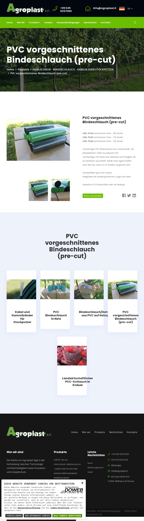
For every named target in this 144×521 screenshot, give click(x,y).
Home (10, 22)
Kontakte (106, 22)
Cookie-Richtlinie (59, 508)
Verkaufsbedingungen (68, 22)
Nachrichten (90, 22)
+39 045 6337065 (120, 454)
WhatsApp (116, 465)
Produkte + (34, 22)
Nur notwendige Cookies (37, 516)
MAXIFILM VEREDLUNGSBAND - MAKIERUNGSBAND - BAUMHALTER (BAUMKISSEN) (66, 478)
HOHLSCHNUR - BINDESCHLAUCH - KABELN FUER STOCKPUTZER (73, 69)
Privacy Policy (130, 511)
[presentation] (8, 141)
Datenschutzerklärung (29, 508)
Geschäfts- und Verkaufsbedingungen (104, 511)
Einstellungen (14, 516)
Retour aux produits (93, 195)
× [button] (82, 482)
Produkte (23, 69)
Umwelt (48, 22)
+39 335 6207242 (119, 459)
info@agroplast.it (119, 470)
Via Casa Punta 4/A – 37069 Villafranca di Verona (121, 478)
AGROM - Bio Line (61, 460)
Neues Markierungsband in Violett (96, 467)
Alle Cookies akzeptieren (67, 516)
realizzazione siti (94, 514)
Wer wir (21, 22)
